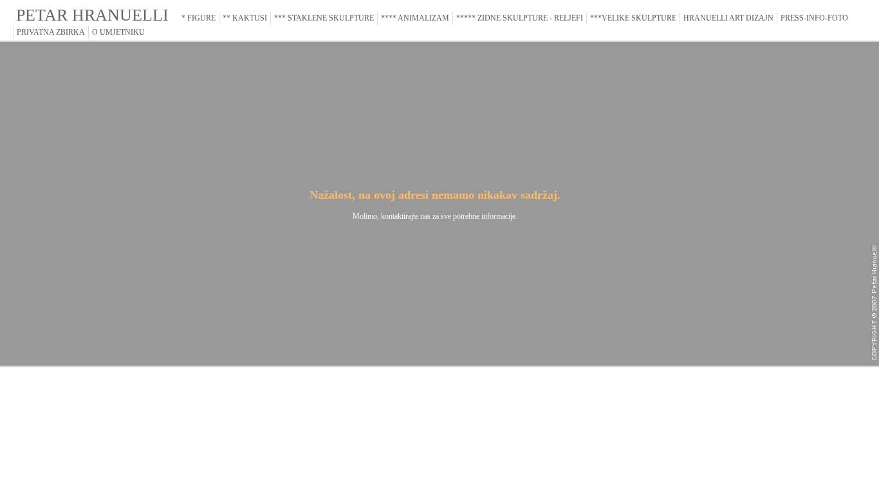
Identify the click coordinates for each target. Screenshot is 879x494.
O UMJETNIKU (118, 32)
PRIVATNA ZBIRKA (51, 32)
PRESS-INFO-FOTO (814, 18)
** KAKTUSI (245, 18)
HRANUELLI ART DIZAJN (728, 18)
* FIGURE (198, 18)
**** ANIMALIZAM (415, 18)
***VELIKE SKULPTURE (633, 18)
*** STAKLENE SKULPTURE (324, 18)
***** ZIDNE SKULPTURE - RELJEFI (519, 18)
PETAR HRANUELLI (92, 15)
